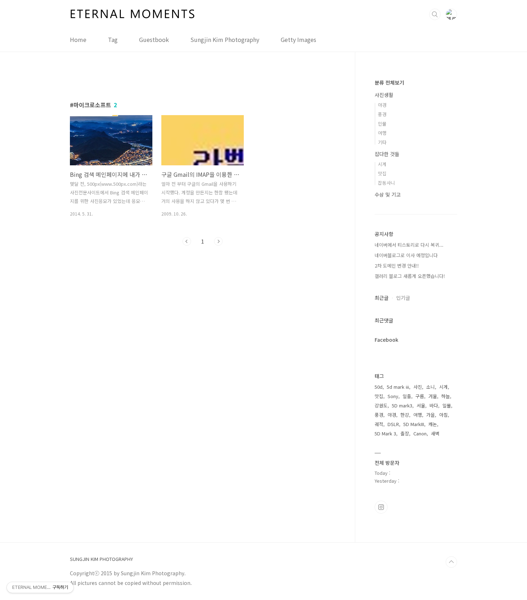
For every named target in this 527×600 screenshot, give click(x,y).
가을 (430, 414)
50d (379, 386)
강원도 (381, 405)
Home (78, 39)
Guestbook (154, 39)
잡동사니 (386, 182)
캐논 (432, 424)
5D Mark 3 (385, 433)
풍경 (382, 114)
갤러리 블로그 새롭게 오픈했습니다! (410, 276)
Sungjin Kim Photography (224, 39)
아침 (443, 414)
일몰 (446, 405)
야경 (382, 104)
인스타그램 (381, 507)
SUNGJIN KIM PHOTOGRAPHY (101, 559)
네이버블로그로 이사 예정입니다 (406, 255)
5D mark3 (402, 405)
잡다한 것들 (387, 153)
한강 (404, 414)
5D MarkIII (413, 424)
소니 (430, 386)
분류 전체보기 (389, 82)
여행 (382, 132)
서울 (421, 405)
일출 (407, 396)
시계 (382, 164)
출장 (404, 433)
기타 (382, 142)
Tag (113, 39)
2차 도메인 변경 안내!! (397, 265)
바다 (433, 405)
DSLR (393, 424)
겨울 (432, 396)
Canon (420, 433)
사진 (417, 386)
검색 (434, 14)
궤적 (379, 424)
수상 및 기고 (388, 194)
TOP (451, 562)
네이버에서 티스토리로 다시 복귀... (409, 244)
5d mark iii (398, 386)
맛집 (382, 173)
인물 (382, 123)
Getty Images (298, 39)
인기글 (403, 297)
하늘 (445, 396)
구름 (420, 396)
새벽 (435, 433)
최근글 (382, 297)
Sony (393, 396)
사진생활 (384, 94)
